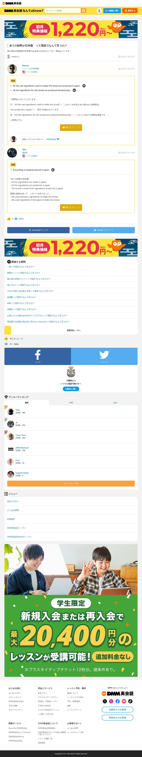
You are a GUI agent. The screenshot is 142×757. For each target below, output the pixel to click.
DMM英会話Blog (15, 740)
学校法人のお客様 (117, 717)
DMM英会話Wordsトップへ (19, 536)
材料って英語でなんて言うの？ (20, 303)
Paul (17, 460)
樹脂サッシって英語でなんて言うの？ (23, 272)
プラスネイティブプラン (48, 697)
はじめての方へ (15, 693)
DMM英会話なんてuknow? (20, 732)
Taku (18, 410)
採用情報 (41, 743)
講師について (72, 693)
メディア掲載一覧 (45, 738)
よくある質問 (13, 510)
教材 (69, 705)
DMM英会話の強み (16, 701)
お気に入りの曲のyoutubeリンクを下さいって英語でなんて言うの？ (37, 315)
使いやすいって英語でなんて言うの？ (23, 285)
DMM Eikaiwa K (22, 447)
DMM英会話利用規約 (46, 728)
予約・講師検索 (73, 701)
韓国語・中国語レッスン (48, 701)
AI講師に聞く (114, 10)
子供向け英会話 (44, 705)
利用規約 (11, 519)
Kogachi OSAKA (22, 473)
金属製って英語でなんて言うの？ (21, 297)
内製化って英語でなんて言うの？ (21, 309)
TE (16, 422)
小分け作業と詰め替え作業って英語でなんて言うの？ (30, 291)
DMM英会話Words (16, 736)
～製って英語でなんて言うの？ (20, 266)
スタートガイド (15, 697)
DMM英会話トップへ (16, 528)
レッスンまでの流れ (75, 697)
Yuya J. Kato (21, 435)
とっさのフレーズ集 (75, 732)
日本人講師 (13, 705)
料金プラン (42, 693)
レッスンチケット (74, 709)
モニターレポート (16, 709)
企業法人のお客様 (117, 709)
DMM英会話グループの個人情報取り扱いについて (52, 733)
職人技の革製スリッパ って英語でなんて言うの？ (28, 278)
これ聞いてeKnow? (46, 714)
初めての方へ (13, 501)
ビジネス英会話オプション (49, 709)
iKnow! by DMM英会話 (18, 728)
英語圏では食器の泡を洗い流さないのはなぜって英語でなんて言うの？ (38, 321)
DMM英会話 (51, 139)
